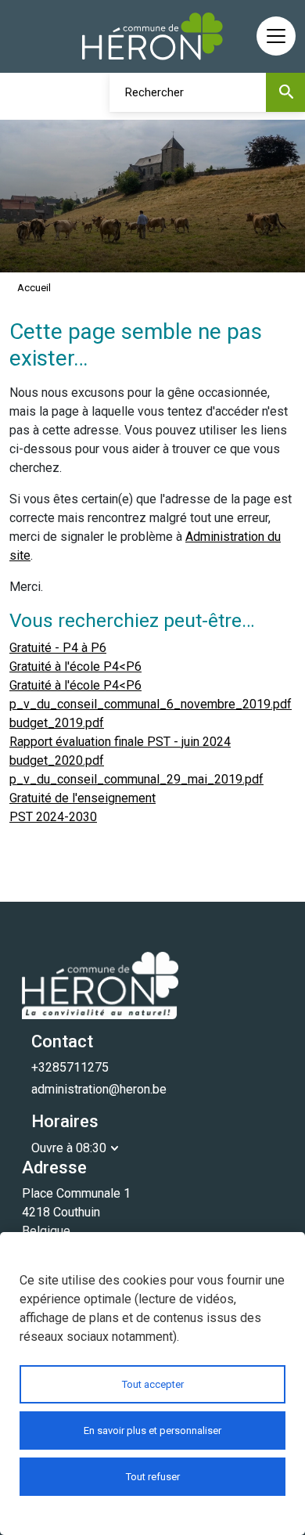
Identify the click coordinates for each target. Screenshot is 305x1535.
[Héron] (152, 36)
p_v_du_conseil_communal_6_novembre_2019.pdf (150, 704)
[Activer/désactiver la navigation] (276, 36)
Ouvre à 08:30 (68, 1147)
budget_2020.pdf (56, 760)
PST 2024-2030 (53, 816)
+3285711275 (70, 1067)
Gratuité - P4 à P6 (57, 647)
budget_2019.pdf (56, 722)
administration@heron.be (99, 1089)
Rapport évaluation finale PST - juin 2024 (120, 741)
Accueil (34, 288)
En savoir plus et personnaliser (152, 1430)
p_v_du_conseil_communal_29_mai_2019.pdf (136, 779)
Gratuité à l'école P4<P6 (75, 666)
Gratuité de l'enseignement (82, 798)
